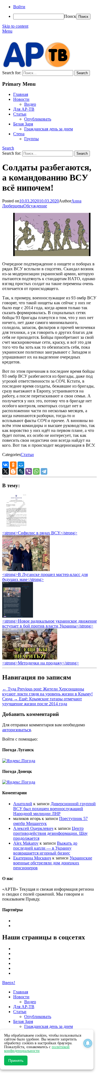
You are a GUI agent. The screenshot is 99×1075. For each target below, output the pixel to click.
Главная (20, 94)
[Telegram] (44, 471)
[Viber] (28, 471)
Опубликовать (37, 119)
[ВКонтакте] (5, 464)
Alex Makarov (25, 843)
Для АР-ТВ (23, 109)
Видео (30, 104)
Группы (31, 138)
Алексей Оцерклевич (33, 828)
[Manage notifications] (87, 1043)
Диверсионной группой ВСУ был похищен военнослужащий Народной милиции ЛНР (54, 808)
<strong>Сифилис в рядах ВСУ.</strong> (39, 533)
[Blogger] (13, 471)
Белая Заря (23, 124)
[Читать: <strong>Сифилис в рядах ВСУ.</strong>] (15, 528)
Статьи (19, 114)
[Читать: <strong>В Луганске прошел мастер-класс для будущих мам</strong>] (26, 569)
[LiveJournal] (21, 471)
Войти (19, 6)
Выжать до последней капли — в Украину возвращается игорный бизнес (45, 848)
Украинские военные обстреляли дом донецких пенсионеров (52, 863)
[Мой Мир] (21, 464)
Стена (18, 133)
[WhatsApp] (36, 471)
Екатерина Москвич (32, 858)
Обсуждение (35, 205)
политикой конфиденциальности (37, 1049)
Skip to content (15, 26)
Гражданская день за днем (48, 129)
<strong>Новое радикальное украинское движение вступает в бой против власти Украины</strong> (49, 623)
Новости (21, 99)
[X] (5, 471)
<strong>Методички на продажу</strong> (40, 663)
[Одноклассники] (13, 464)
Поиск (70, 16)
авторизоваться (16, 729)
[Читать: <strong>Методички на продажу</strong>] (29, 658)
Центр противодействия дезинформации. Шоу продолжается (50, 833)
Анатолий (22, 803)
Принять (15, 1060)
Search (8, 148)
